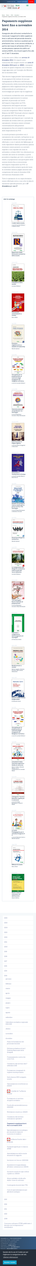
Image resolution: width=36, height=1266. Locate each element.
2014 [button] (5, 976)
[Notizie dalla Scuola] (11, 7)
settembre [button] (9, 1017)
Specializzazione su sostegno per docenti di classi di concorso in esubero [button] (17, 1132)
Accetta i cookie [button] (9, 1262)
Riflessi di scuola (17, 864)
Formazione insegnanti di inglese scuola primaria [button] (16, 1071)
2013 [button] (5, 1199)
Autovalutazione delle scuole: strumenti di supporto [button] (17, 1154)
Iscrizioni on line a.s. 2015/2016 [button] (17, 1160)
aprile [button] (8, 993)
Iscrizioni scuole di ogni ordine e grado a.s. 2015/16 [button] (18, 1172)
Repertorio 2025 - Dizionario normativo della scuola (18, 254)
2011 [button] (5, 1209)
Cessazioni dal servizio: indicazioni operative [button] (15, 1118)
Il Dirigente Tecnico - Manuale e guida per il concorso (18, 798)
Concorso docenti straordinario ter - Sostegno (17, 410)
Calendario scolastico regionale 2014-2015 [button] (17, 1023)
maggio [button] (8, 998)
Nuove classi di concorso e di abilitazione (16, 894)
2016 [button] (5, 966)
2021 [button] (5, 942)
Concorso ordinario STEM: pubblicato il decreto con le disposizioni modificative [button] (18, 1225)
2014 (12, 15)
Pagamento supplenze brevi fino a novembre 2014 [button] (17, 1124)
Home (3, 15)
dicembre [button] (9, 1038)
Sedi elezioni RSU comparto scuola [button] (16, 1078)
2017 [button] (5, 961)
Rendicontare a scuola (17, 666)
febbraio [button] (8, 984)
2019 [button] (5, 951)
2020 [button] (5, 947)
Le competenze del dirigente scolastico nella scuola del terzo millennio (18, 570)
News (7, 15)
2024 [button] (5, 927)
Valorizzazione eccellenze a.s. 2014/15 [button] (17, 1085)
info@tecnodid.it (12, 1245)
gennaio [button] (8, 979)
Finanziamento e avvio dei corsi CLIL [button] (16, 1058)
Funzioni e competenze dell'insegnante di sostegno (17, 635)
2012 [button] (5, 1204)
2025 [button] (5, 923)
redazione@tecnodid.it (12, 1248)
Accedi (31, 1)
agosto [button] (8, 1012)
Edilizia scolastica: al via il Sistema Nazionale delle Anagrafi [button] (16, 1050)
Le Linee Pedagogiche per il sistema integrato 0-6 (18, 833)
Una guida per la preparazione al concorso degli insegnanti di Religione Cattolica (18, 730)
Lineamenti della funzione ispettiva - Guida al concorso (18, 763)
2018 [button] (5, 956)
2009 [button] (5, 1219)
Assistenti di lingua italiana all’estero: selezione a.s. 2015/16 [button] (17, 1166)
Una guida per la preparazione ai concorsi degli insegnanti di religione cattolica (18, 378)
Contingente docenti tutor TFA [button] (17, 1185)
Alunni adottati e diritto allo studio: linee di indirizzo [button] (16, 1179)
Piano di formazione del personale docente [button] (15, 1043)
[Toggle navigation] (27, 6)
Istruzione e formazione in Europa (19, 473)
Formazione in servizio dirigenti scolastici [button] (15, 1099)
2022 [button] (5, 937)
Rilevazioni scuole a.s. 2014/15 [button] (17, 1112)
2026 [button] (5, 918)
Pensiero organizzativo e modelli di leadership (18, 345)
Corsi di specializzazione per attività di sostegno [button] (17, 1191)
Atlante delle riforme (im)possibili (18, 698)
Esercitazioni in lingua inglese (17, 442)
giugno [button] (8, 1003)
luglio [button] (8, 1008)
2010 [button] (5, 1214)
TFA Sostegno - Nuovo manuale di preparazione (17, 601)
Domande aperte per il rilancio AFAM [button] (17, 1148)
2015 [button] (5, 971)
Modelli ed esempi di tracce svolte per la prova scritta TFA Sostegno (18, 506)
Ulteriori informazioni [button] (10, 1257)
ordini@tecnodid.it (15, 1247)
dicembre (16, 15)
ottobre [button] (8, 1029)
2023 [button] (5, 932)
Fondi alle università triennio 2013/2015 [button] (17, 1106)
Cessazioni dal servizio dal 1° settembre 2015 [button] (17, 1065)
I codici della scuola (18, 223)
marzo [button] (8, 988)
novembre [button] (9, 1034)
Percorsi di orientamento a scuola (17, 313)
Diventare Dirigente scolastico (18, 538)
